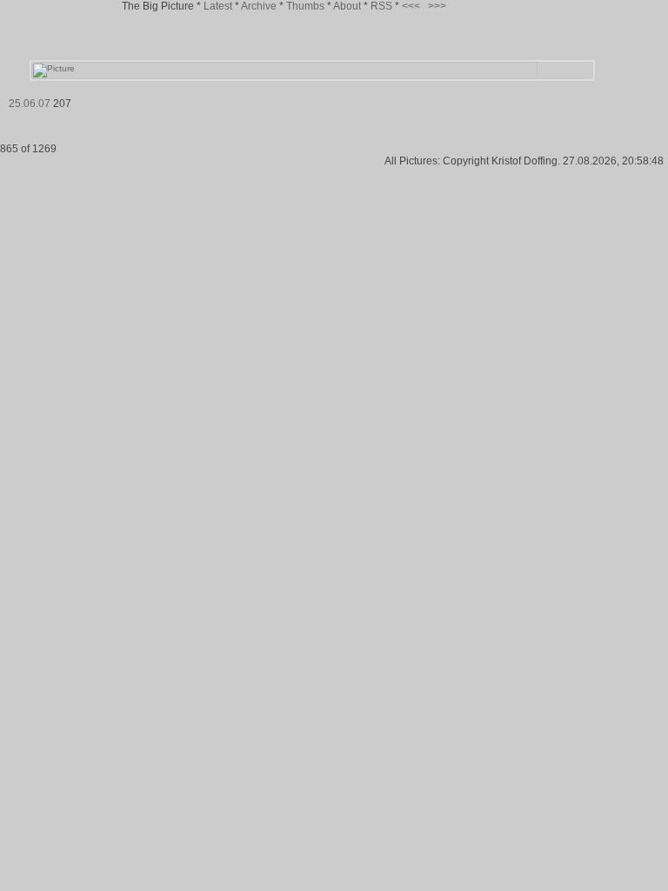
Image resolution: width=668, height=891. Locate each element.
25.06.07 (29, 103)
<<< (411, 6)
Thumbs (305, 6)
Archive (259, 6)
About (347, 6)
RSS (381, 6)
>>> (437, 6)
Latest (218, 6)
